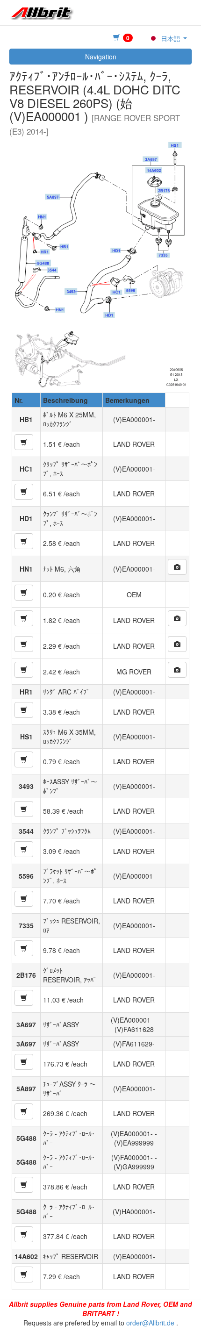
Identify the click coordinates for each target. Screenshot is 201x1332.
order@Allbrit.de (150, 1322)
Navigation (100, 56)
